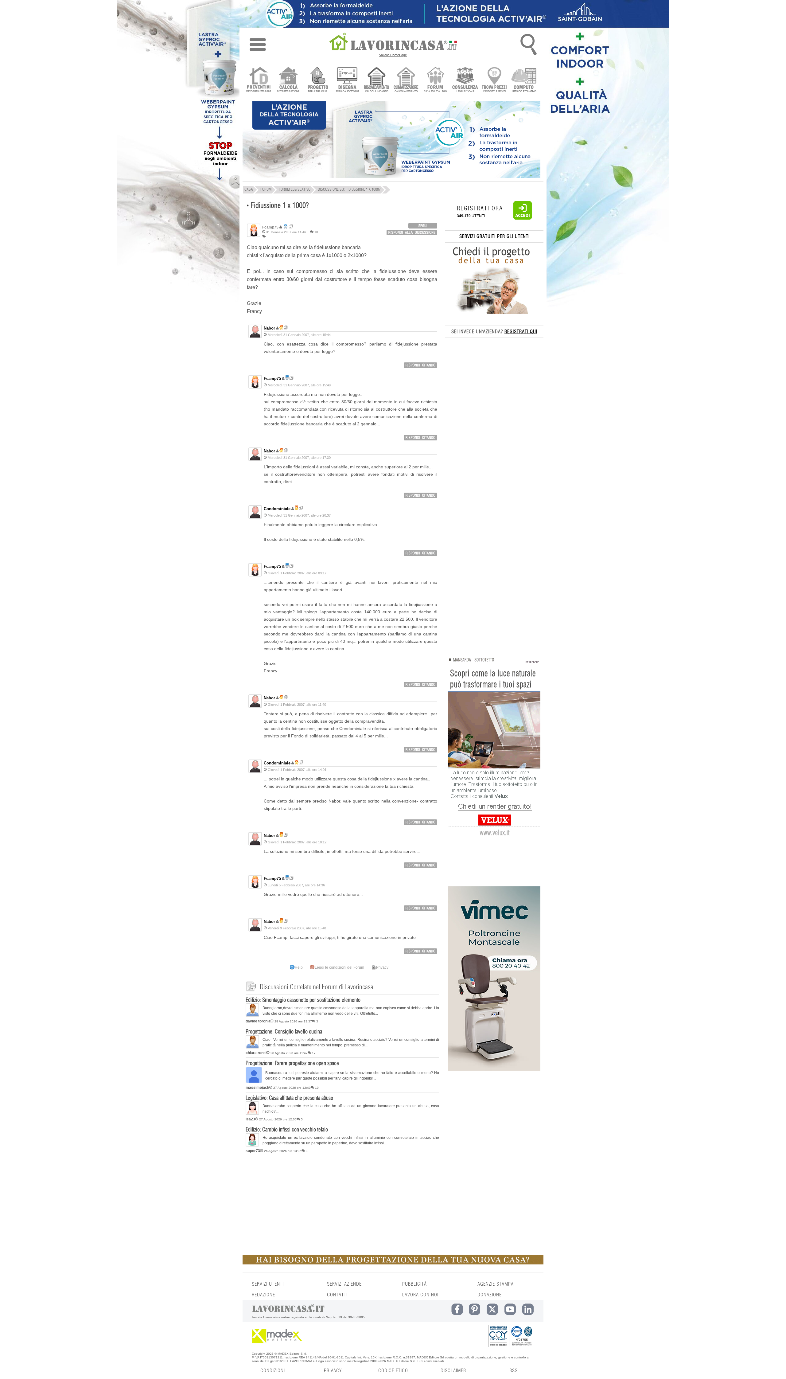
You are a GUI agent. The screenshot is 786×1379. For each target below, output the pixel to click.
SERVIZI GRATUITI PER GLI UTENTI (494, 236)
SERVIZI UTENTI (268, 1284)
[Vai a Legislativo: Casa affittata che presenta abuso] (252, 1113)
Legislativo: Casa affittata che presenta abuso (289, 1098)
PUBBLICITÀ (414, 1284)
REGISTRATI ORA (480, 208)
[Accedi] (522, 218)
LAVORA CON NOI (420, 1294)
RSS (513, 1370)
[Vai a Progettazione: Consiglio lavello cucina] (252, 1047)
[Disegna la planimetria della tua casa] (347, 80)
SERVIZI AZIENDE (344, 1284)
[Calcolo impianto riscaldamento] (376, 80)
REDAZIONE (263, 1294)
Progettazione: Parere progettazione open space (292, 1063)
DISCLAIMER (453, 1370)
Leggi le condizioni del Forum (339, 967)
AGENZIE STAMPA (495, 1284)
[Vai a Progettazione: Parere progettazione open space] (254, 1082)
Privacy (382, 967)
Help (299, 967)
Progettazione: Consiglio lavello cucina (284, 1032)
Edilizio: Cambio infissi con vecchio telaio (287, 1130)
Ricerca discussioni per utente (291, 227)
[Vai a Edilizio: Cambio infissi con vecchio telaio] (252, 1145)
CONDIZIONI (272, 1370)
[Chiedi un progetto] (317, 80)
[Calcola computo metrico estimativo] (524, 80)
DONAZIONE (489, 1294)
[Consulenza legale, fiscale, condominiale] (465, 80)
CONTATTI (337, 1294)
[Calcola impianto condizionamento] (406, 80)
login (422, 226)
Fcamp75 (272, 378)
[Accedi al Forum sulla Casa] (435, 80)
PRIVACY (333, 1370)
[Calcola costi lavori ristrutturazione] (288, 80)
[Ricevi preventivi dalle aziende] (258, 80)
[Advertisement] (342, 1203)
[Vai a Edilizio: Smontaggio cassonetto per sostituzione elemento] (252, 1016)
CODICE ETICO (393, 1370)
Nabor (269, 328)
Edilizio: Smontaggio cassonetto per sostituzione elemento (303, 1000)
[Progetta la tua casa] (393, 1263)
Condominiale (277, 508)
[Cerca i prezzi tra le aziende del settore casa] (494, 80)
